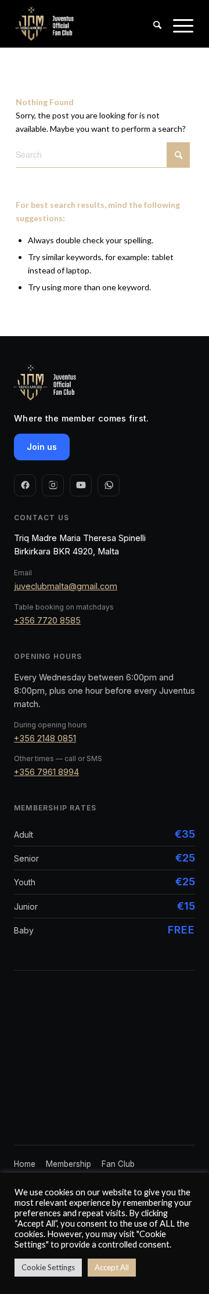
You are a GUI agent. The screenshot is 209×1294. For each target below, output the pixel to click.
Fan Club (118, 1164)
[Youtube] (81, 485)
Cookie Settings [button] (48, 1267)
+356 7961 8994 (46, 772)
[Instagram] (53, 485)
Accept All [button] (112, 1267)
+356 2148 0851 (45, 738)
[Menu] (177, 35)
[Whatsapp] (109, 485)
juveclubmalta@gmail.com (65, 586)
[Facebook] (25, 485)
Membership (68, 1164)
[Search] (151, 35)
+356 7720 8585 (47, 620)
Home (24, 1164)
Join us (42, 447)
